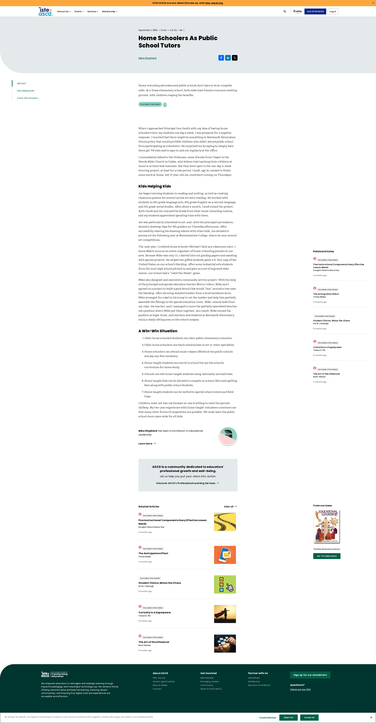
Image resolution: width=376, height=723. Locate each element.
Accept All (309, 717)
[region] (188, 718)
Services (91, 11)
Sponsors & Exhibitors (259, 685)
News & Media (160, 685)
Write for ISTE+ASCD (210, 688)
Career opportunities (164, 681)
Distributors (254, 681)
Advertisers (254, 677)
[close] (373, 2)
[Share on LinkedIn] (228, 58)
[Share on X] (234, 58)
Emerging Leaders (209, 681)
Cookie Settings (267, 717)
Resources (63, 11)
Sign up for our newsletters (310, 675)
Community (206, 685)
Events (78, 11)
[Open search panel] (285, 11)
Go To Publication (327, 556)
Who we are (159, 677)
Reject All (288, 717)
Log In (333, 11)
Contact (157, 688)
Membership (108, 11)
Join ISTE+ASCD (315, 11)
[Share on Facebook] (221, 58)
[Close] (371, 717)
